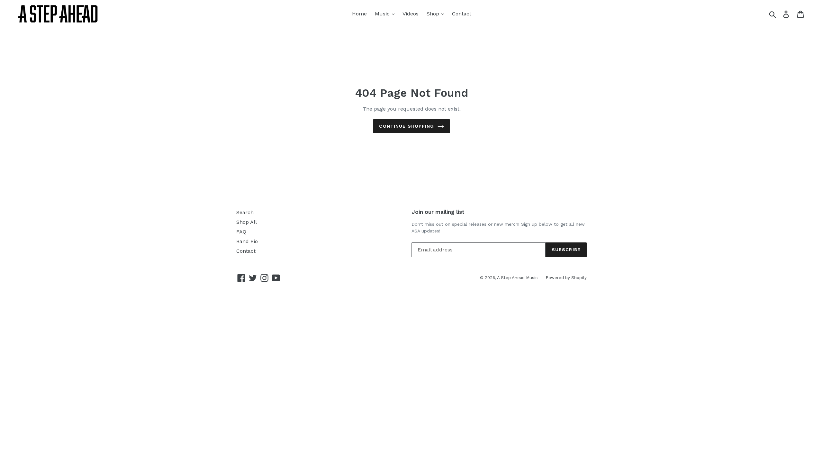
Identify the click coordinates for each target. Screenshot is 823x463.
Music (383, 14)
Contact (461, 14)
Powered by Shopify (566, 277)
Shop (434, 14)
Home (359, 14)
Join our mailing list (438, 212)
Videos (410, 14)
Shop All (246, 222)
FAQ (241, 232)
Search (245, 212)
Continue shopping (406, 126)
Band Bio (247, 241)
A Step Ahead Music (517, 277)
